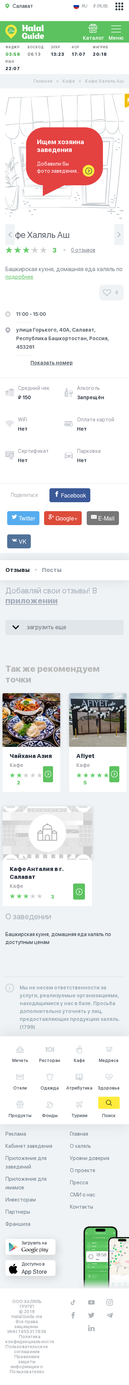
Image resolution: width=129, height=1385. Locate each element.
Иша (12, 65)
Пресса (79, 1182)
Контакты (81, 1207)
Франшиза (17, 1224)
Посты (52, 570)
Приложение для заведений (26, 1162)
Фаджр (12, 51)
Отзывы (17, 570)
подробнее (19, 277)
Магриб (100, 51)
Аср (79, 51)
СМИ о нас (82, 1195)
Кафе (68, 81)
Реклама (15, 1134)
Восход (36, 51)
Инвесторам (20, 1200)
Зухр (57, 51)
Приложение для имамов (26, 1183)
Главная (42, 81)
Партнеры (17, 1212)
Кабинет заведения (28, 1146)
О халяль (80, 1146)
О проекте (82, 1170)
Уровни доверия (89, 1158)
